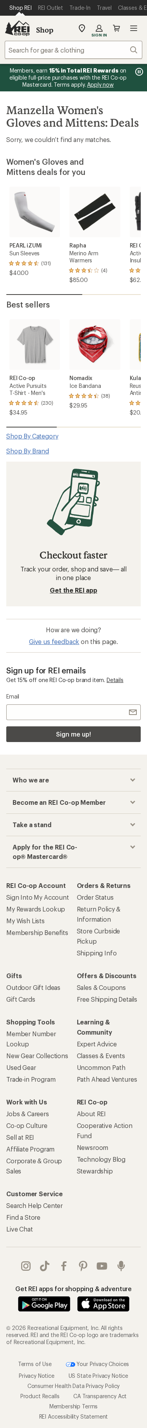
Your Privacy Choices (102, 1363)
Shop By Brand (27, 451)
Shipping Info (97, 953)
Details (115, 680)
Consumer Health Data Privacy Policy (73, 1386)
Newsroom (93, 1147)
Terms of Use (35, 1363)
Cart (116, 28)
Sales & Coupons (101, 987)
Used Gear (21, 1067)
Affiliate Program (30, 1149)
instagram (26, 1266)
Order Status (95, 897)
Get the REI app (73, 590)
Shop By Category (32, 436)
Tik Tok (44, 1266)
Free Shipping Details (107, 999)
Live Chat (19, 1229)
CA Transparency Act (100, 1396)
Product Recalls (40, 1396)
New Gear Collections (37, 1055)
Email (12, 696)
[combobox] (73, 50)
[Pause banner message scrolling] (138, 71)
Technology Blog (101, 1159)
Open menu (134, 28)
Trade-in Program (30, 1079)
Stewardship (95, 1171)
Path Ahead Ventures (107, 1079)
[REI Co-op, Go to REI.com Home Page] (17, 28)
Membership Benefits (37, 932)
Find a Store (23, 1217)
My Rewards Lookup (35, 909)
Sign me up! (73, 734)
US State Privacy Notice (98, 1375)
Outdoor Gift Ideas (33, 987)
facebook (64, 1266)
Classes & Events (101, 1055)
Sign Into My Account (37, 897)
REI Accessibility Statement (73, 1416)
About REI (91, 1113)
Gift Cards (20, 999)
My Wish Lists (25, 920)
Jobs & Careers (27, 1113)
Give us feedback (54, 641)
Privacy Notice (36, 1375)
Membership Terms (73, 1406)
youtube (102, 1266)
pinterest (83, 1266)
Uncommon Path (101, 1067)
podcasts (121, 1266)
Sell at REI (20, 1137)
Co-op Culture (26, 1125)
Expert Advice (97, 1044)
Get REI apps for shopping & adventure (73, 1288)
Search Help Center (34, 1205)
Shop (44, 29)
